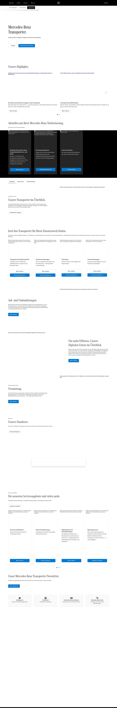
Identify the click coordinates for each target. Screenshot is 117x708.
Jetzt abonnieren (14, 586)
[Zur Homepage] (58, 2)
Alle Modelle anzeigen (15, 212)
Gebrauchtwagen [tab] (31, 181)
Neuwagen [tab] (12, 181)
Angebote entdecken (15, 506)
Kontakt (13, 45)
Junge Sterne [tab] (20, 181)
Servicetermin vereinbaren (26, 45)
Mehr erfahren (13, 314)
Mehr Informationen (15, 431)
